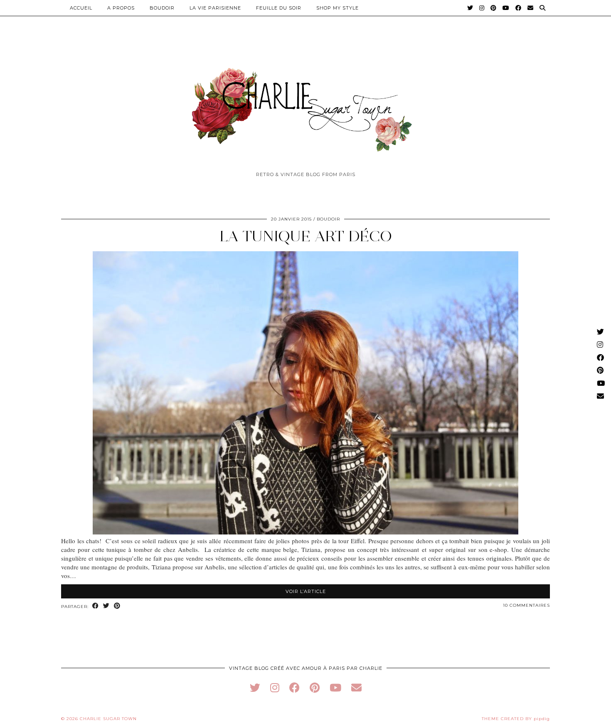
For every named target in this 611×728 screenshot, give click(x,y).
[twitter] (255, 687)
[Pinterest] (493, 8)
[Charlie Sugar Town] (305, 105)
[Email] (530, 8)
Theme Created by (516, 718)
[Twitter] (470, 8)
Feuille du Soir (278, 8)
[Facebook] (518, 8)
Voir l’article (306, 591)
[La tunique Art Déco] (305, 532)
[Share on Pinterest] (117, 606)
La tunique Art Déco (305, 236)
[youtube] (335, 687)
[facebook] (294, 687)
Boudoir (162, 8)
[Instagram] (482, 8)
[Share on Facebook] (95, 606)
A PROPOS (121, 8)
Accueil (81, 8)
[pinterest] (315, 687)
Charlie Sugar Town (108, 718)
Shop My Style (337, 8)
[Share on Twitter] (106, 606)
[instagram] (274, 687)
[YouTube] (506, 8)
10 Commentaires (526, 605)
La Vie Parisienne (215, 8)
